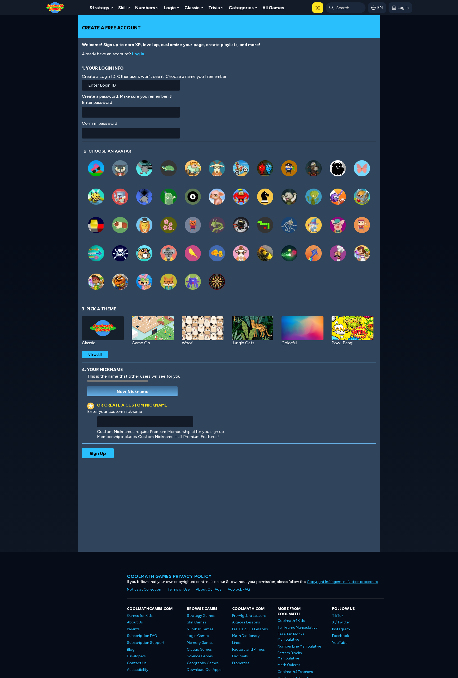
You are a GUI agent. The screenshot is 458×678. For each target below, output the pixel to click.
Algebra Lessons (246, 622)
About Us (135, 622)
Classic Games (199, 649)
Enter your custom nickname (114, 411)
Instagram (341, 629)
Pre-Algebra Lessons (249, 615)
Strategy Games (201, 615)
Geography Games (203, 663)
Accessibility (137, 669)
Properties (240, 663)
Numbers (145, 7)
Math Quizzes (289, 665)
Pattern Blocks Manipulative (290, 656)
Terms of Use (179, 589)
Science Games (200, 656)
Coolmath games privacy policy (169, 576)
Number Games (200, 629)
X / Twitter (341, 622)
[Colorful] (302, 328)
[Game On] (153, 328)
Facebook (340, 636)
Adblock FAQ (239, 589)
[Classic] (103, 328)
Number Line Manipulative (299, 646)
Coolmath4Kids (291, 620)
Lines (236, 642)
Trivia (214, 7)
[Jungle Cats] (253, 328)
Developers (136, 656)
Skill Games (196, 622)
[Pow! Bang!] (352, 328)
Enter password (97, 102)
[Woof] (203, 328)
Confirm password (99, 123)
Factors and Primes (248, 649)
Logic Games (198, 636)
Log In (138, 53)
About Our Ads (208, 589)
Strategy (99, 7)
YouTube (339, 642)
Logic (170, 7)
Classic (192, 7)
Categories (241, 7)
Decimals (240, 656)
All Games (273, 7)
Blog (131, 649)
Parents (133, 629)
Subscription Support (146, 642)
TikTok (338, 615)
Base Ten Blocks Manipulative (291, 637)
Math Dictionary (245, 636)
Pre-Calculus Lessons (250, 629)
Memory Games (200, 642)
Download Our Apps (204, 669)
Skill (122, 7)
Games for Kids (140, 615)
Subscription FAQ (142, 636)
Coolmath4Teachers (295, 672)
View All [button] (95, 355)
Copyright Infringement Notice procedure (342, 581)
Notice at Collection (144, 589)
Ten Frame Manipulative (297, 627)
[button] (317, 7)
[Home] (55, 7)
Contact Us (137, 663)
